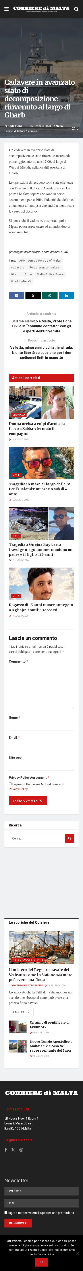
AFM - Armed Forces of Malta (40, 261)
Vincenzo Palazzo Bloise (27, 985)
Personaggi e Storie (27, 960)
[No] (77, 1253)
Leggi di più (23, 1012)
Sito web (15, 757)
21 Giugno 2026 (56, 985)
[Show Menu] (6, 9)
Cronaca (18, 415)
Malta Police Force (50, 274)
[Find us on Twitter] (13, 1150)
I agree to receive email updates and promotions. (41, 1213)
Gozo (28, 274)
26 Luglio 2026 (20, 560)
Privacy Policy (18, 789)
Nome (15, 717)
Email (14, 737)
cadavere (17, 268)
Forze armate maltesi (44, 268)
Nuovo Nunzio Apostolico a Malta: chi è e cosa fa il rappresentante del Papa (51, 1046)
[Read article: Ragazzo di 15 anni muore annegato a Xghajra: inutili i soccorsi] (41, 584)
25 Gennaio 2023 (40, 126)
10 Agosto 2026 (20, 500)
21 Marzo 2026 (40, 1056)
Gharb (15, 274)
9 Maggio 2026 (40, 1032)
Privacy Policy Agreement (29, 777)
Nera (59, 126)
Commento (19, 661)
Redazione (15, 126)
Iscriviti (20, 1223)
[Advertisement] (41, 882)
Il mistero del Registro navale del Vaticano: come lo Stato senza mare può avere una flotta (40, 974)
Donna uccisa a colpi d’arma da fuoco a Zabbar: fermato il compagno (37, 428)
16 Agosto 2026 (20, 439)
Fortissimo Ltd (16, 1109)
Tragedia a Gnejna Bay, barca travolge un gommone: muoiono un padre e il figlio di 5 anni (41, 549)
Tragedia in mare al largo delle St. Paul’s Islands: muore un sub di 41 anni (40, 489)
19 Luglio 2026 (20, 616)
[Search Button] (76, 9)
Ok (41, 1262)
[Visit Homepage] (41, 9)
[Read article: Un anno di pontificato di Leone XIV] (18, 1027)
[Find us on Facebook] (5, 1150)
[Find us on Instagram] (21, 1150)
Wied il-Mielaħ (21, 281)
